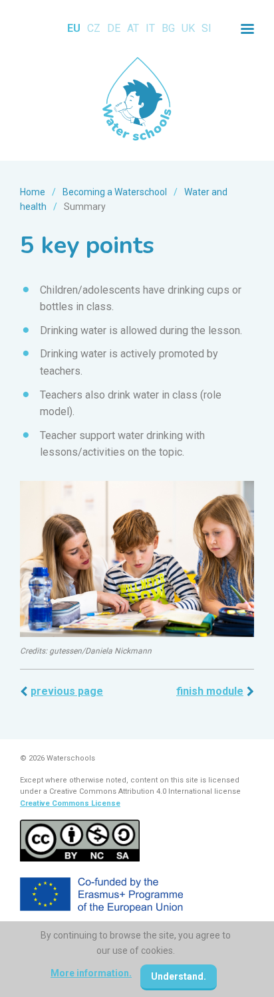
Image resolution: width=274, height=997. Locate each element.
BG (168, 28)
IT (150, 28)
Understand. (178, 976)
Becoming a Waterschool (115, 192)
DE (113, 28)
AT (133, 28)
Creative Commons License (70, 803)
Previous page (67, 691)
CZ (93, 28)
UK (188, 28)
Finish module (209, 691)
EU (73, 28)
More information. (91, 973)
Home (32, 192)
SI (206, 28)
